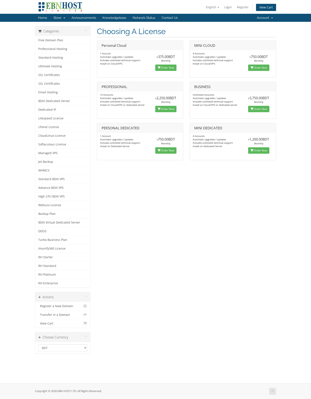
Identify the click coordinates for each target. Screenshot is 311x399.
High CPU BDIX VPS (51, 196)
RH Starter (45, 257)
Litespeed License (50, 118)
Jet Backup (45, 162)
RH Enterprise (48, 283)
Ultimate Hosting (50, 66)
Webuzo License (49, 205)
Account (264, 18)
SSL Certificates (49, 75)
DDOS (42, 231)
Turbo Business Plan (52, 240)
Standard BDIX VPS (51, 179)
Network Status (144, 18)
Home (42, 18)
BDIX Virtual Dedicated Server (59, 222)
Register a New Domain (55, 306)
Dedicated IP (47, 110)
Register (243, 7)
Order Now (167, 67)
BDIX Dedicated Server (54, 101)
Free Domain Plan (50, 40)
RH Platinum (47, 274)
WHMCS (44, 170)
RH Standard (47, 266)
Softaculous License (52, 144)
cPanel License (48, 127)
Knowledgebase (114, 18)
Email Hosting (48, 92)
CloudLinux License (52, 136)
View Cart (266, 7)
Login (228, 7)
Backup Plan (47, 214)
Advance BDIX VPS (51, 188)
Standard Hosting (50, 57)
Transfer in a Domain (54, 315)
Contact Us (170, 18)
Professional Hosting (52, 49)
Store (58, 18)
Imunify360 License (52, 248)
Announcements (84, 18)
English (211, 7)
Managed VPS (48, 153)
